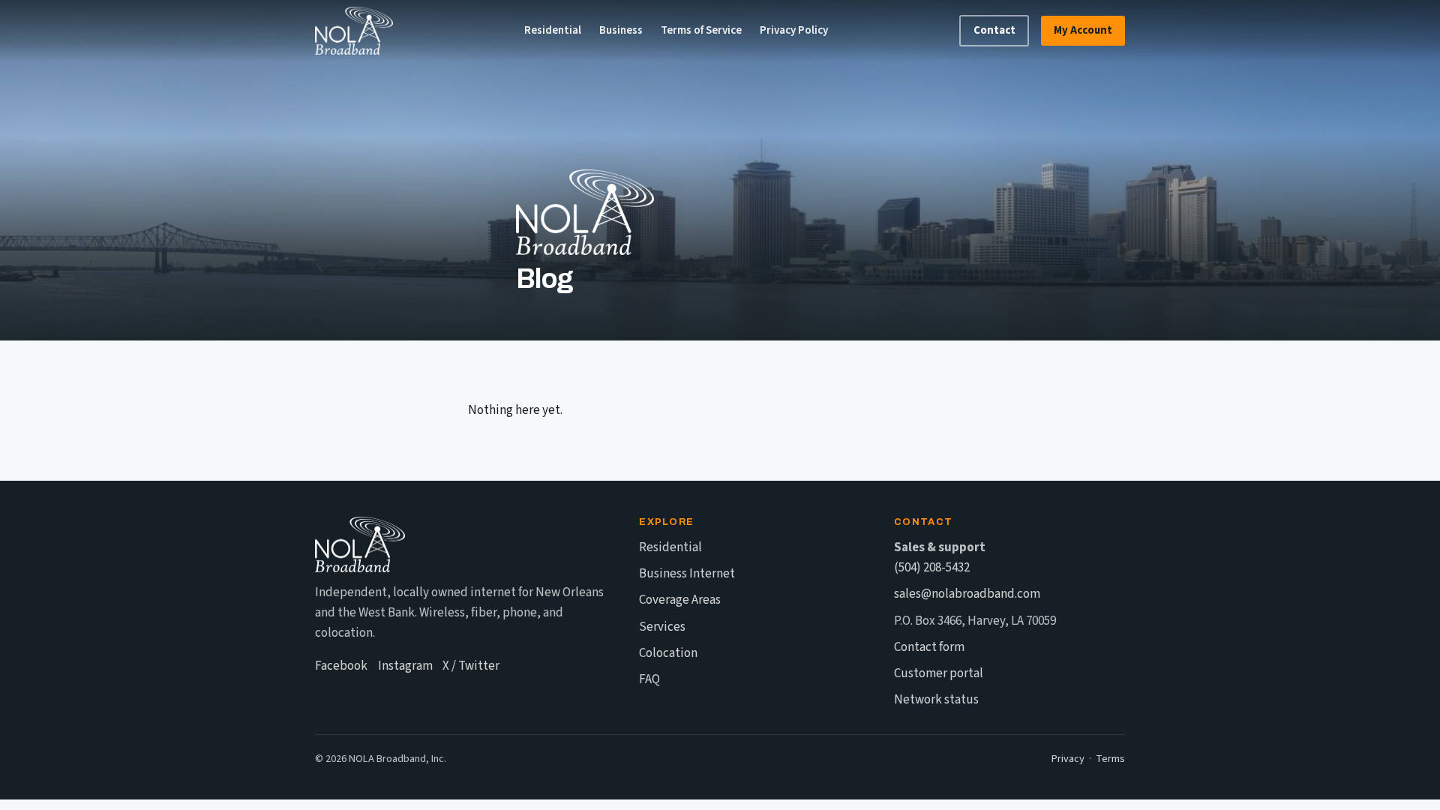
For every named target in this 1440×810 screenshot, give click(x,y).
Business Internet (687, 574)
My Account (1083, 30)
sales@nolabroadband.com (967, 594)
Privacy (1068, 758)
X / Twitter (471, 666)
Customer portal (938, 673)
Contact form (929, 647)
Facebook (341, 666)
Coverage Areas (680, 600)
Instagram (405, 666)
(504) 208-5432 (932, 568)
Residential (552, 30)
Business (621, 30)
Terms (1110, 758)
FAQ (649, 679)
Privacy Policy (794, 30)
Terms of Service (701, 30)
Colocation (668, 653)
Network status (936, 700)
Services (662, 627)
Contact (995, 30)
